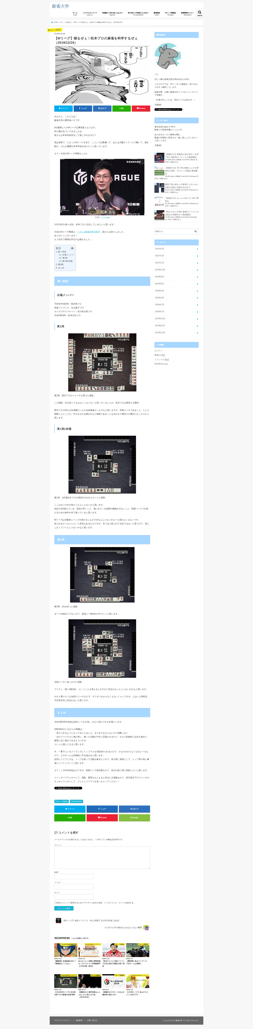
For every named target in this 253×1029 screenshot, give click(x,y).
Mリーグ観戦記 (170, 13)
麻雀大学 (60, 6)
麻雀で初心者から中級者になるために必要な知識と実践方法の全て (182, 185)
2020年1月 (159, 312)
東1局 (64, 258)
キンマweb (106, 217)
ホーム (75, 13)
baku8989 (185, 160)
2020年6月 (159, 277)
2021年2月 (159, 256)
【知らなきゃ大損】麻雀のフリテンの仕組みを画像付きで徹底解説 (182, 213)
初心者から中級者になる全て (138, 13)
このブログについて (90, 13)
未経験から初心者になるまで (112, 13)
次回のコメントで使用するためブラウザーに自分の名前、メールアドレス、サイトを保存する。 (95, 903)
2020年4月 (159, 291)
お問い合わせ (92, 1020)
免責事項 (79, 1020)
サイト (57, 893)
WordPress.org (160, 364)
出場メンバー (68, 255)
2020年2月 (159, 305)
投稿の (159, 355)
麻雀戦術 (157, 13)
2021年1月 (159, 263)
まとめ (61, 268)
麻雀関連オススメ (187, 13)
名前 (56, 872)
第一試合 (62, 252)
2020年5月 (159, 284)
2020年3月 (159, 298)
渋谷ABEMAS (77, 801)
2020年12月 (160, 270)
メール (57, 882)
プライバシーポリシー (62, 1020)
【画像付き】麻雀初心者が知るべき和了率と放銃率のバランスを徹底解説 (182, 155)
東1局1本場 (67, 261)
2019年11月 (160, 326)
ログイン (158, 351)
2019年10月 (160, 333)
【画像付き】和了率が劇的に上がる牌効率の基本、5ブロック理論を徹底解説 (182, 171)
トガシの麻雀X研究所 (87, 232)
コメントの (161, 359)
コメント (58, 845)
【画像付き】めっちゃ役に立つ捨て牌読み (182, 199)
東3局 (60, 264)
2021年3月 (159, 249)
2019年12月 (160, 319)
